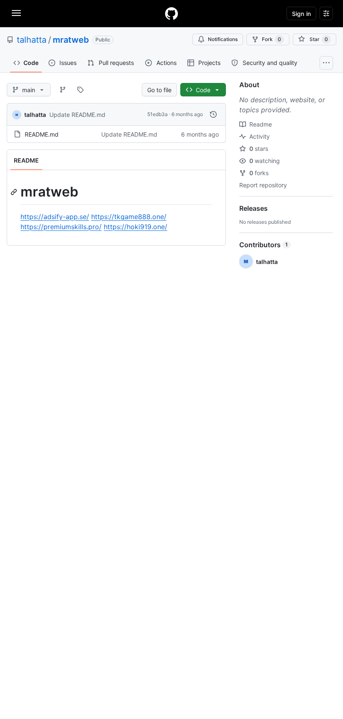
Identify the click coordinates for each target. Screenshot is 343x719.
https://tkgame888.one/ (128, 216)
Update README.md (77, 114)
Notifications (223, 39)
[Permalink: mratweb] (14, 192)
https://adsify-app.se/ (54, 216)
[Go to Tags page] (80, 89)
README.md (42, 134)
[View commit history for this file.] (213, 114)
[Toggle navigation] (16, 13)
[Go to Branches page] (63, 89)
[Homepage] (171, 13)
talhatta (31, 40)
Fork (271, 39)
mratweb (71, 40)
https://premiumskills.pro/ (61, 226)
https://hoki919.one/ (135, 226)
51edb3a (157, 114)
